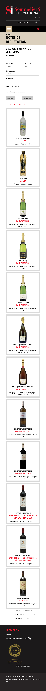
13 (27, 615)
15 (34, 615)
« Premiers (17, 611)
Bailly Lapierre (23, 221)
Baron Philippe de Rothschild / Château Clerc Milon (23, 516)
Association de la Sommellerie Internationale (14, 653)
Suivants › (18, 618)
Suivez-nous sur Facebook (16, 639)
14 (31, 615)
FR (35, 17)
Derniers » (27, 618)
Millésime (9, 63)
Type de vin (27, 63)
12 (24, 615)
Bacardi (23, 140)
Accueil (8, 34)
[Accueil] (23, 10)
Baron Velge (23, 600)
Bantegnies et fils (23, 431)
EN (38, 17)
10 (18, 615)
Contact (9, 634)
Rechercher (9, 79)
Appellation (10, 56)
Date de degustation (13, 86)
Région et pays (11, 71)
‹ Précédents (27, 611)
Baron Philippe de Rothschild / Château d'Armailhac (23, 559)
